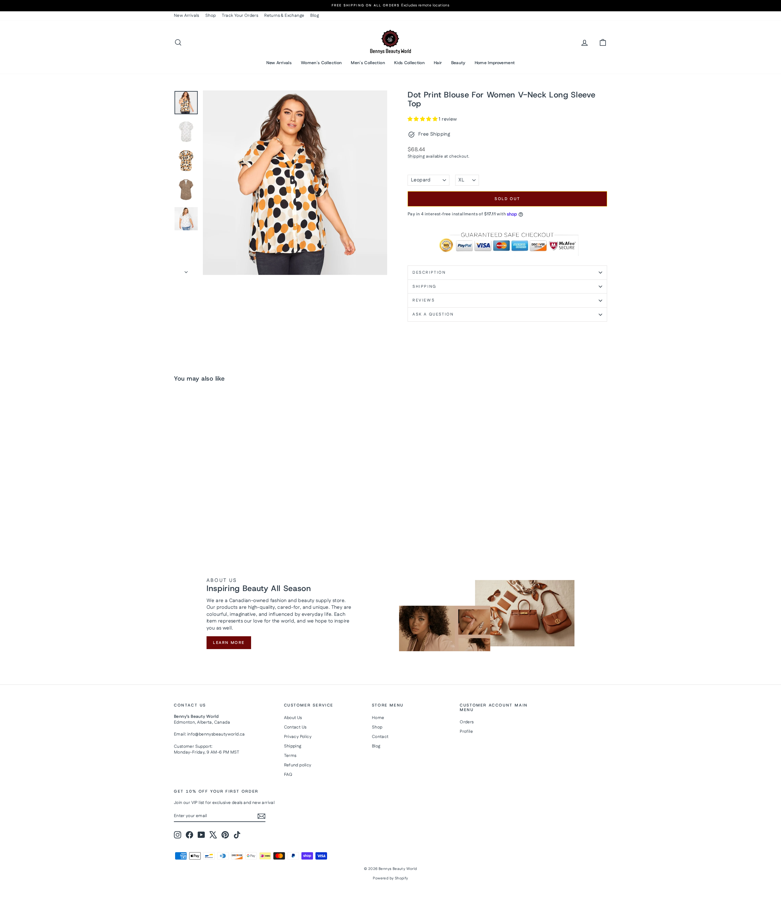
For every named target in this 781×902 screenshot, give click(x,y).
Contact (380, 737)
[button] (423, 119)
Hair (438, 62)
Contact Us (295, 727)
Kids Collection (409, 62)
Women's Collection (321, 62)
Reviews (423, 300)
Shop (210, 16)
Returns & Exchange (284, 16)
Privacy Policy (298, 737)
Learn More (229, 642)
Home (378, 718)
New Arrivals (186, 16)
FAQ (288, 775)
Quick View (225, 494)
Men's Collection (368, 62)
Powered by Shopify (390, 878)
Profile (466, 732)
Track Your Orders (240, 16)
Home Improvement (495, 62)
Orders (466, 722)
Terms (290, 756)
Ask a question (433, 314)
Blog (314, 16)
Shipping (416, 156)
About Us (293, 718)
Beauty (458, 62)
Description (429, 272)
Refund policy (297, 765)
